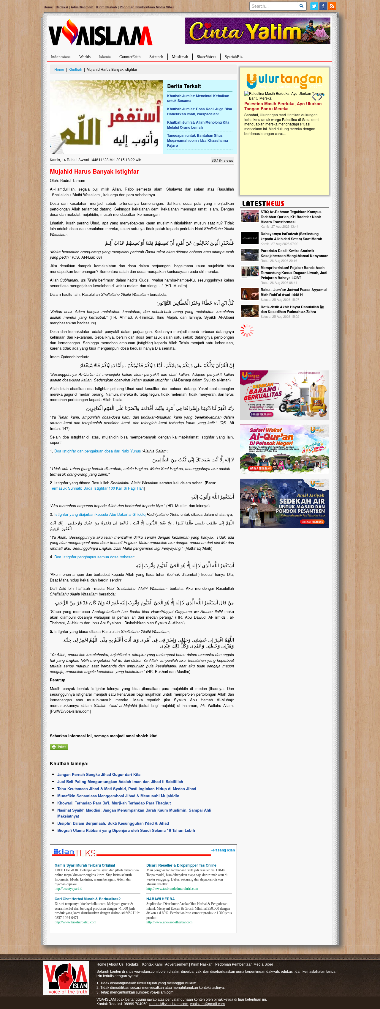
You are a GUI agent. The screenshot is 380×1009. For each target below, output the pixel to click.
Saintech (156, 56)
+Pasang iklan (223, 850)
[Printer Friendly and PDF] (59, 746)
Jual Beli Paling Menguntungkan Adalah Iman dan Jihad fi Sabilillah (120, 781)
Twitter (314, 6)
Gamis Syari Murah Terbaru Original (85, 865)
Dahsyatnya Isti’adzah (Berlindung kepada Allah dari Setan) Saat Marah (291, 236)
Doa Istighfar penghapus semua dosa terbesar (94, 556)
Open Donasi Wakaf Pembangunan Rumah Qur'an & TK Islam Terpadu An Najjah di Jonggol (282, 113)
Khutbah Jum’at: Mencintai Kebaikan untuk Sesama (198, 98)
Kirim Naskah (106, 7)
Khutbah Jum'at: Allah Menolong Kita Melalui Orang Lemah (198, 125)
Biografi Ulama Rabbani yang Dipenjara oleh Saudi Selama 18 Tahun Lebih (126, 830)
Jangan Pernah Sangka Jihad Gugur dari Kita (98, 774)
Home (48, 7)
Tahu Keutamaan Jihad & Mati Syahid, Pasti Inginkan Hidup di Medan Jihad (126, 788)
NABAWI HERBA (160, 898)
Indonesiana (61, 56)
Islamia (105, 56)
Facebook (323, 6)
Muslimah (180, 56)
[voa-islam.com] (100, 34)
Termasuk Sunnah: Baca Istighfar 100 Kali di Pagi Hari (97, 488)
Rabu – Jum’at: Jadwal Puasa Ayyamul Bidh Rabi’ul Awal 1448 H (294, 292)
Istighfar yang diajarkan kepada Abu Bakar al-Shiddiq (99, 514)
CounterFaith (130, 56)
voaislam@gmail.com (207, 1004)
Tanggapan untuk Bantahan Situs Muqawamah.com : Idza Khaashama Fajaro (197, 140)
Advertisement (82, 7)
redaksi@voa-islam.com (168, 1004)
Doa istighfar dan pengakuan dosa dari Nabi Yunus (97, 451)
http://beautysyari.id (68, 889)
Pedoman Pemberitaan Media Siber (147, 7)
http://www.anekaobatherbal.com (169, 922)
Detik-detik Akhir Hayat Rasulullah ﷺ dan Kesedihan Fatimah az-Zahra (292, 309)
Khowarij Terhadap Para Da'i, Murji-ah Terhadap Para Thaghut (114, 803)
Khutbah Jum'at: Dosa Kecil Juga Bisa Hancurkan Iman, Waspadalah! (199, 111)
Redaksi (62, 7)
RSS (332, 6)
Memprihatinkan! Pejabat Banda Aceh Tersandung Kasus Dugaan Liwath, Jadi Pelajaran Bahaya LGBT (294, 272)
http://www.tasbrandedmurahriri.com (172, 889)
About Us (116, 964)
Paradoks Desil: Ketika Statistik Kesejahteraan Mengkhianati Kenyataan (294, 253)
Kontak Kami (152, 964)
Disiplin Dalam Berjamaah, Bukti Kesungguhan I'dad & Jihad (113, 823)
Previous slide (314, 96)
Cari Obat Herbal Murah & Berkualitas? (88, 898)
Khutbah (75, 69)
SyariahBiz (234, 56)
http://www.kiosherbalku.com (75, 922)
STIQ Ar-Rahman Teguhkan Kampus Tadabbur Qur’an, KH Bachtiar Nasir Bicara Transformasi (291, 216)
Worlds (85, 56)
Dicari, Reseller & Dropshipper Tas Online (181, 865)
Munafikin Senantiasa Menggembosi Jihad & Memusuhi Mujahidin (118, 796)
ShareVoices (206, 56)
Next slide (320, 96)
